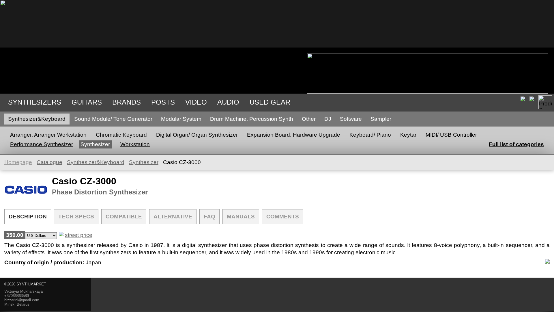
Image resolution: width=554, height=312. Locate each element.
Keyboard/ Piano (370, 135)
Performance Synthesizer (41, 144)
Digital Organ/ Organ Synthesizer (197, 135)
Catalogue (49, 162)
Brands (126, 102)
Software (351, 119)
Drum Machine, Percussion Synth (251, 119)
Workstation (135, 144)
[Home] (277, 45)
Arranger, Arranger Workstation (48, 135)
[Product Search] (545, 102)
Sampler (380, 119)
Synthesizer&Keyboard (36, 119)
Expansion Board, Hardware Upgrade (293, 135)
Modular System (181, 119)
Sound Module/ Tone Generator (113, 119)
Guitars (87, 102)
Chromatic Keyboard (121, 135)
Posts (163, 102)
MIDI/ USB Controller (451, 135)
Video (196, 102)
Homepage (18, 162)
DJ (327, 119)
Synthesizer (95, 144)
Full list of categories (516, 144)
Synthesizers (34, 102)
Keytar (408, 135)
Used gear (270, 102)
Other (309, 119)
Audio (228, 102)
